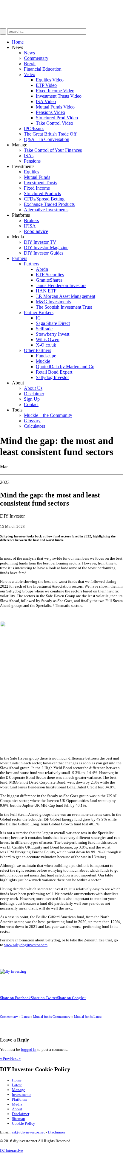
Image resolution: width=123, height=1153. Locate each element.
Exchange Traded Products (49, 204)
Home (18, 41)
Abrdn (42, 269)
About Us (33, 388)
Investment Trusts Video (59, 96)
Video (29, 74)
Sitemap (18, 1118)
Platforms (19, 1099)
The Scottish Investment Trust (64, 307)
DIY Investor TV (40, 242)
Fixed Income (37, 188)
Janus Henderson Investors (61, 285)
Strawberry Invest (52, 334)
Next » (15, 1058)
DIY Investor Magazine (46, 247)
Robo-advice (36, 231)
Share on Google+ (71, 997)
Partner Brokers (38, 312)
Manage (18, 1089)
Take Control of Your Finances (53, 150)
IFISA (30, 225)
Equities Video (50, 79)
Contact (31, 404)
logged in (28, 1049)
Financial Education (42, 69)
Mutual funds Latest (88, 1016)
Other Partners (37, 350)
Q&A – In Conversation (46, 139)
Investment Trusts (40, 182)
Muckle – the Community (48, 415)
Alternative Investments (46, 209)
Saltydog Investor (52, 377)
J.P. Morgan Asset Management (65, 296)
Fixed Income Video (55, 90)
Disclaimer (34, 393)
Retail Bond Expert (54, 372)
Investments (21, 1094)
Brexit (30, 63)
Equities (31, 171)
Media (17, 1104)
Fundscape (46, 355)
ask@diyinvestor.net (28, 1132)
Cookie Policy (23, 1123)
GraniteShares (49, 280)
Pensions (32, 161)
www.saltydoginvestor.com (25, 945)
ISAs (28, 155)
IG (38, 317)
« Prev (5, 1058)
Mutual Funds (37, 177)
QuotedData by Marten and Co (65, 366)
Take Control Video (54, 123)
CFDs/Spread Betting (44, 198)
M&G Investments (53, 301)
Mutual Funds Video (55, 106)
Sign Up (32, 399)
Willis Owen (47, 339)
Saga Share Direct (53, 323)
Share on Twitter (44, 997)
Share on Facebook (15, 997)
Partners (19, 258)
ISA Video (46, 101)
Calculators (34, 426)
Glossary (32, 420)
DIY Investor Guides (43, 252)
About (17, 1109)
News (29, 52)
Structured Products (42, 193)
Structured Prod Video (57, 117)
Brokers (31, 220)
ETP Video (46, 85)
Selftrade (44, 328)
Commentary (36, 58)
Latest (25, 1016)
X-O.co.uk (46, 344)
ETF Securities (50, 274)
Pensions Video (50, 112)
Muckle (43, 361)
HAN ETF (46, 290)
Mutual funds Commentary (51, 1016)
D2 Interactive (11, 1150)
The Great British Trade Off (50, 133)
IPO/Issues (34, 128)
